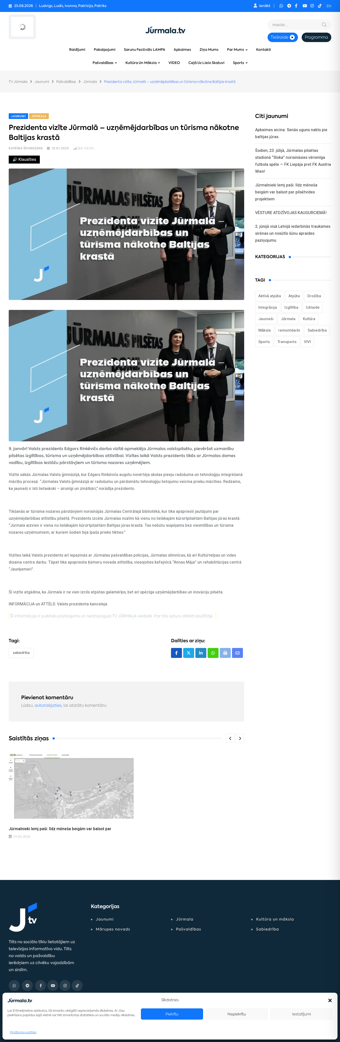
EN (329, 6)
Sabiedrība (21, 653)
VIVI (307, 342)
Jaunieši (266, 319)
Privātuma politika (23, 1032)
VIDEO (174, 62)
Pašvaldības (103, 62)
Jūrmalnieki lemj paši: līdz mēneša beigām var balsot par (60, 828)
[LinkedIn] (200, 653)
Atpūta (294, 296)
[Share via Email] (237, 653)
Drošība (314, 296)
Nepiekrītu (236, 1014)
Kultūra (309, 319)
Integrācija (267, 307)
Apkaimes (182, 49)
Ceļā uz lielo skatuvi (206, 62)
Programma (316, 37)
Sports (238, 62)
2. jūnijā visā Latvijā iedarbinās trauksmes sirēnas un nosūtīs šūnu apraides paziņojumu (292, 233)
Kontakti (263, 49)
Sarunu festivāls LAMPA (144, 49)
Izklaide (313, 307)
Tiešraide (279, 37)
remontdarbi (289, 330)
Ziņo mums (209, 49)
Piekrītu (172, 1014)
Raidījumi (77, 49)
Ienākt (264, 5)
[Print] (225, 653)
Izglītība (291, 307)
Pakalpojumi (104, 49)
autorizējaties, (48, 705)
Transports (286, 342)
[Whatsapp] (213, 653)
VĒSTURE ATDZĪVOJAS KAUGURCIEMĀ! (291, 212)
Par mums (235, 49)
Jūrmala (288, 319)
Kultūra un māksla (141, 62)
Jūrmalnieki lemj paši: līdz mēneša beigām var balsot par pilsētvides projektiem (286, 192)
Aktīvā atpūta (269, 296)
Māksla (264, 330)
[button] (330, 999)
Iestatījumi (301, 1014)
